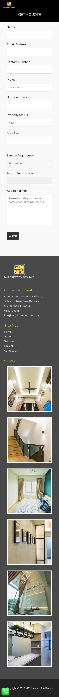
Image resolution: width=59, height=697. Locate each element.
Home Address (17, 97)
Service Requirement (21, 155)
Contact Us (11, 350)
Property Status (17, 115)
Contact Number (18, 62)
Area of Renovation (20, 173)
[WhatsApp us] (5, 691)
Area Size (13, 132)
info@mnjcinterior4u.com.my (21, 315)
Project (11, 79)
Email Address (16, 44)
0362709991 (11, 310)
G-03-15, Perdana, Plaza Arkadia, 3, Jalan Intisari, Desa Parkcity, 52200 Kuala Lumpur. (23, 301)
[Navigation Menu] (54, 4)
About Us (10, 336)
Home (8, 331)
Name (11, 26)
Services (9, 341)
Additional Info (17, 190)
